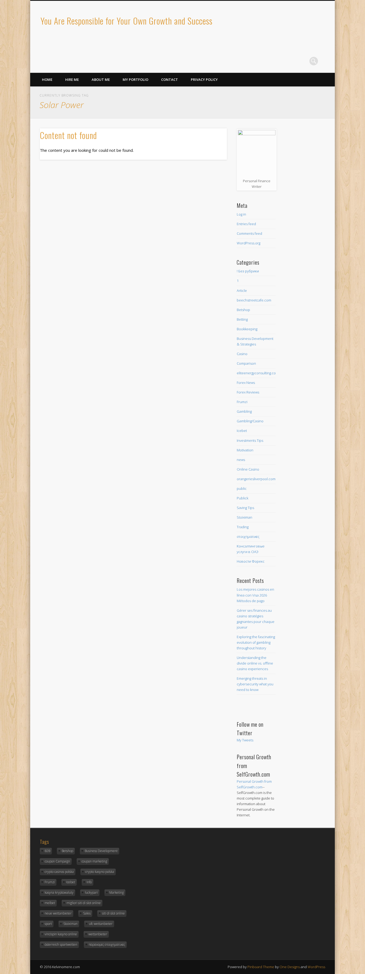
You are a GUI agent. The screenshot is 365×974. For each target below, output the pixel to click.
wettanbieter (97, 934)
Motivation (245, 450)
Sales (87, 913)
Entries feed (246, 223)
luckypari (91, 892)
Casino (242, 353)
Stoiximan (244, 517)
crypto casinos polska (59, 871)
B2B (47, 851)
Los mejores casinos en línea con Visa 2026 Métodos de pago (255, 595)
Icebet (242, 430)
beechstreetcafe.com (254, 300)
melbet (50, 903)
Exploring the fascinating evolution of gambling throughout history (256, 642)
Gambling (244, 411)
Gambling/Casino (250, 421)
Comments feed (249, 233)
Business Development (101, 851)
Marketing (116, 892)
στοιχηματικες (248, 536)
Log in (241, 214)
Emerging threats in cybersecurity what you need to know (255, 684)
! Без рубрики (248, 271)
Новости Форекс (251, 561)
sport (48, 923)
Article (242, 290)
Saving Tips (245, 507)
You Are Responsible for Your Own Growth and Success (126, 20)
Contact (169, 79)
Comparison (246, 363)
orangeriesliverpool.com (256, 478)
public (242, 488)
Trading (242, 526)
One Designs (289, 966)
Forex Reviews (248, 392)
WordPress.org (248, 243)
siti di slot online (113, 913)
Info (89, 882)
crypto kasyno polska (99, 871)
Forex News (246, 382)
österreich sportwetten (61, 944)
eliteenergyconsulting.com (258, 373)
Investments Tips (250, 440)
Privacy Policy (204, 79)
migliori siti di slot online (84, 903)
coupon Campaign (57, 861)
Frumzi (242, 401)
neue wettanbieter (58, 913)
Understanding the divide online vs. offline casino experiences (255, 663)
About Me (101, 79)
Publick (242, 498)
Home (47, 79)
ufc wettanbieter (100, 923)
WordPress (316, 966)
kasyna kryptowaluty (59, 892)
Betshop (243, 309)
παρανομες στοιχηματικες (107, 944)
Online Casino (248, 469)
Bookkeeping (247, 329)
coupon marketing (94, 861)
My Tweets (245, 740)
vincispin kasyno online (61, 934)
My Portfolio (135, 79)
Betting (242, 319)
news (241, 459)
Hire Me (72, 79)
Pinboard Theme (260, 966)
